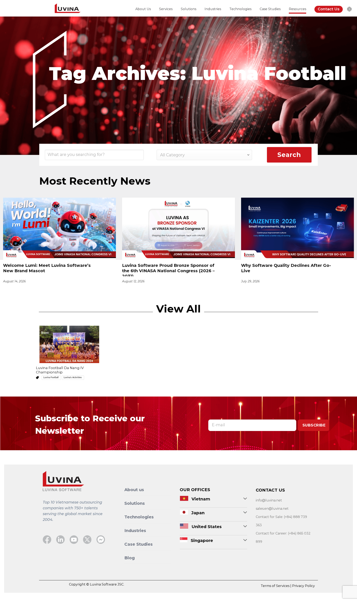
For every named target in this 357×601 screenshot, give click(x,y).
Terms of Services (275, 586)
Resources (297, 9)
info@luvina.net (269, 500)
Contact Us (328, 9)
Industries (213, 9)
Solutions (188, 9)
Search (289, 155)
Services (166, 9)
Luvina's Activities (73, 377)
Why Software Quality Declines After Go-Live (286, 268)
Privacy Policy (303, 586)
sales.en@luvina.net (272, 509)
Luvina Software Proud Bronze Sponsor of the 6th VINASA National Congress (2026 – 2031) (168, 269)
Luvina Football (51, 377)
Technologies (240, 9)
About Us (143, 9)
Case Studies (270, 9)
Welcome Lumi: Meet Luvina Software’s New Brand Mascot (47, 268)
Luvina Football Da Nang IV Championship (60, 370)
